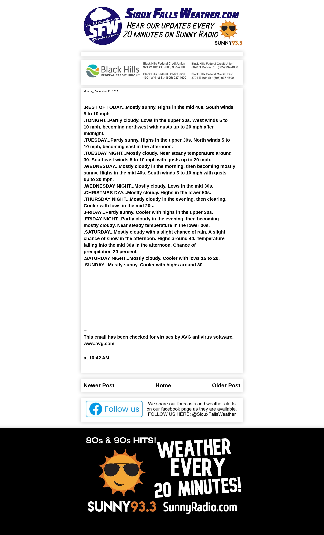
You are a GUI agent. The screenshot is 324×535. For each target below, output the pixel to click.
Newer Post (99, 385)
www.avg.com (99, 343)
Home (163, 385)
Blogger (199, 526)
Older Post (226, 385)
